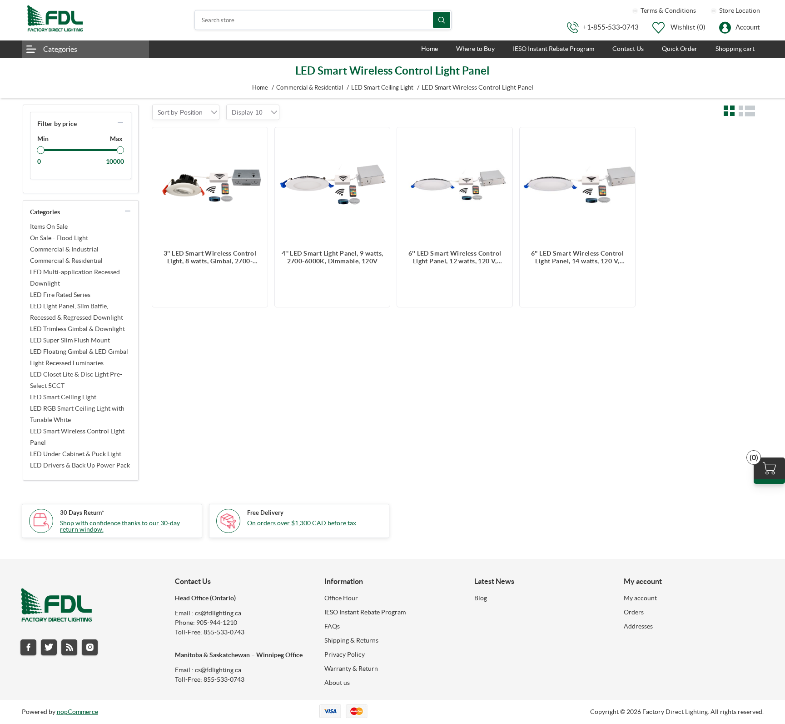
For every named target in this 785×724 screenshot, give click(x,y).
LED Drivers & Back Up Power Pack (80, 465)
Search (441, 20)
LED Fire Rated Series (60, 294)
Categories (60, 49)
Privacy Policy (344, 654)
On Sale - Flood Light (59, 237)
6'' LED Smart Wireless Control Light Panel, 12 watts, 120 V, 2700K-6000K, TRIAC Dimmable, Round (455, 257)
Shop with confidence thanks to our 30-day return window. (120, 526)
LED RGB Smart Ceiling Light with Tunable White (77, 414)
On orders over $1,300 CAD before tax (301, 523)
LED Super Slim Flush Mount (70, 340)
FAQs (332, 626)
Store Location (739, 10)
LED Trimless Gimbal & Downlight (77, 328)
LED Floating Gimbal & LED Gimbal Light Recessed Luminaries (79, 357)
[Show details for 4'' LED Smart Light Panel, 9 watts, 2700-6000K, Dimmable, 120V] (332, 185)
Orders (634, 612)
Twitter (49, 647)
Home (260, 87)
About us (337, 682)
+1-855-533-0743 (611, 27)
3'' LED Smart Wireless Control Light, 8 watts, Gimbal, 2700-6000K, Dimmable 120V (210, 257)
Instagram (90, 647)
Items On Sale (49, 226)
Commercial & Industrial (64, 249)
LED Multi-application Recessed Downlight (75, 277)
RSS (69, 647)
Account (747, 27)
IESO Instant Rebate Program (365, 612)
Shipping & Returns (351, 640)
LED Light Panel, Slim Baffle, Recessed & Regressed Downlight (76, 311)
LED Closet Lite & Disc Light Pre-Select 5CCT (76, 380)
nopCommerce (77, 711)
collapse (120, 122)
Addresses (638, 626)
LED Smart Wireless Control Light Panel (77, 436)
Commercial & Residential (66, 260)
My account (640, 598)
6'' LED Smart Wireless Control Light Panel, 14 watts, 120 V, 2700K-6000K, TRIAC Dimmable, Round (577, 257)
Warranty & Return (351, 668)
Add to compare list (256, 139)
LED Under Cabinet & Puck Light (75, 454)
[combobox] (191, 112)
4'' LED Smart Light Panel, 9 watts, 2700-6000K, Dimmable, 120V (332, 257)
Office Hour (341, 598)
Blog (480, 598)
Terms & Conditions (667, 10)
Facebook (28, 647)
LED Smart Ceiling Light (63, 397)
